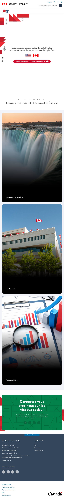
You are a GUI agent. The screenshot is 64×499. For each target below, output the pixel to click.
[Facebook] (58, 2)
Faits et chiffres (12, 380)
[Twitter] (54, 2)
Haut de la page (32, 434)
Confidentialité (6, 495)
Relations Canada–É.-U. (15, 197)
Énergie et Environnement (9, 450)
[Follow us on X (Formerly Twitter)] (25, 422)
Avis (3, 492)
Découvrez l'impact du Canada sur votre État (30, 61)
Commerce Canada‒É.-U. (9, 453)
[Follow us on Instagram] (34, 422)
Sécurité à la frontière (8, 445)
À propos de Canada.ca (9, 490)
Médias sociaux (6, 484)
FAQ (35, 445)
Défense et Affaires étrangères (11, 448)
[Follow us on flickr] (17, 472)
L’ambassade (10, 289)
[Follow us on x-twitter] (3, 472)
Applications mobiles (8, 487)
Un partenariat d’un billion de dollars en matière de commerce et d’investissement (16, 456)
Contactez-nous (38, 450)
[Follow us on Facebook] (29, 422)
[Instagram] (61, 2)
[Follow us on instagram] (12, 472)
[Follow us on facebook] (8, 472)
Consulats (37, 448)
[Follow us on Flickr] (38, 422)
